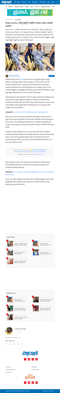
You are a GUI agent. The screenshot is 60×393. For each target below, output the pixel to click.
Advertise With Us (11, 370)
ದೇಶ (29, 2)
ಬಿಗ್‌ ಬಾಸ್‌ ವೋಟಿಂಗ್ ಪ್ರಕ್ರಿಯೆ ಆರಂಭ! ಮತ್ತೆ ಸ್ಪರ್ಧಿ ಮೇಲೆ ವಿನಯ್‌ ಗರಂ (46, 309)
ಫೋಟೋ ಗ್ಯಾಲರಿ (19, 6)
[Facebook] (25, 359)
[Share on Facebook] (6, 344)
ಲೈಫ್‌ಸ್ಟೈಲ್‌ (35, 2)
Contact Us (9, 372)
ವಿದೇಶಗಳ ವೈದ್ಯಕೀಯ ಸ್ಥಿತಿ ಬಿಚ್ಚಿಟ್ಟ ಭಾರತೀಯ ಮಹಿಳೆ (20, 244)
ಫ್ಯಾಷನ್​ (27, 6)
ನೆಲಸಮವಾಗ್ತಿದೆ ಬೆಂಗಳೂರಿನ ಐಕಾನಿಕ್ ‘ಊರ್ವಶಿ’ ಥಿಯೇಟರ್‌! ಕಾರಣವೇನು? (45, 244)
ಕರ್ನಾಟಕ (24, 2)
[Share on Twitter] (10, 344)
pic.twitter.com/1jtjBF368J (38, 152)
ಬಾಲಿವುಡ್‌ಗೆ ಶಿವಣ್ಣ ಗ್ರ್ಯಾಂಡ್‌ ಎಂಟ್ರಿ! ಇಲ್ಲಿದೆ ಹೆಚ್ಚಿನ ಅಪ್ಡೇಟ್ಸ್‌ (46, 300)
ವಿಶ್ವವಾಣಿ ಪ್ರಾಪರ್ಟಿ (45, 6)
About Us (9, 367)
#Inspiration (17, 152)
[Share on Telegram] (18, 344)
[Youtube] (29, 359)
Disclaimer (34, 367)
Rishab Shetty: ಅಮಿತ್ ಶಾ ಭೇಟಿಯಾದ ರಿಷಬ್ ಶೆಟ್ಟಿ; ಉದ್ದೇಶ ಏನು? (30, 112)
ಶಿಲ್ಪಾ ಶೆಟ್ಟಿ (21, 79)
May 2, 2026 (40, 154)
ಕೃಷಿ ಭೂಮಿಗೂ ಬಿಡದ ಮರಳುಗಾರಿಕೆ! (19, 253)
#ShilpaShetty (36, 150)
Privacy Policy (35, 370)
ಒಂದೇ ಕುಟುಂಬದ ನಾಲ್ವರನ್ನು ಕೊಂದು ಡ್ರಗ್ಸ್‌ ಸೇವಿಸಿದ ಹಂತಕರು (45, 253)
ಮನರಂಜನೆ (42, 2)
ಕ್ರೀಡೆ (48, 2)
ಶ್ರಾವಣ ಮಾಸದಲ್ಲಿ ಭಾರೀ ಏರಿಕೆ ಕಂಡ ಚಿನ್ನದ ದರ (20, 262)
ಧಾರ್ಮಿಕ (37, 6)
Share (52, 76)
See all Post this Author (11, 338)
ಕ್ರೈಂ (32, 6)
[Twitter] (33, 359)
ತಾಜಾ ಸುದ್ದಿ (17, 2)
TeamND (51, 391)
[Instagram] (36, 359)
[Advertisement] (30, 198)
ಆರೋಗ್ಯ (54, 2)
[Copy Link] (22, 344)
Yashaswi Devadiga (14, 75)
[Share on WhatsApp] (14, 344)
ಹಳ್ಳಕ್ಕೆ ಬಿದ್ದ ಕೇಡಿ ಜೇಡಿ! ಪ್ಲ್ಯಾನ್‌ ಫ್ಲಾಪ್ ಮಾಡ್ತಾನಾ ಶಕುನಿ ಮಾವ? (20, 309)
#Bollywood (43, 150)
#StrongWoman (26, 152)
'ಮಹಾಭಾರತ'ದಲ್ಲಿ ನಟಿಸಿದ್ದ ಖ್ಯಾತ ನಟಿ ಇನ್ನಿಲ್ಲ (20, 318)
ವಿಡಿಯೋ (10, 6)
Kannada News (9, 20)
